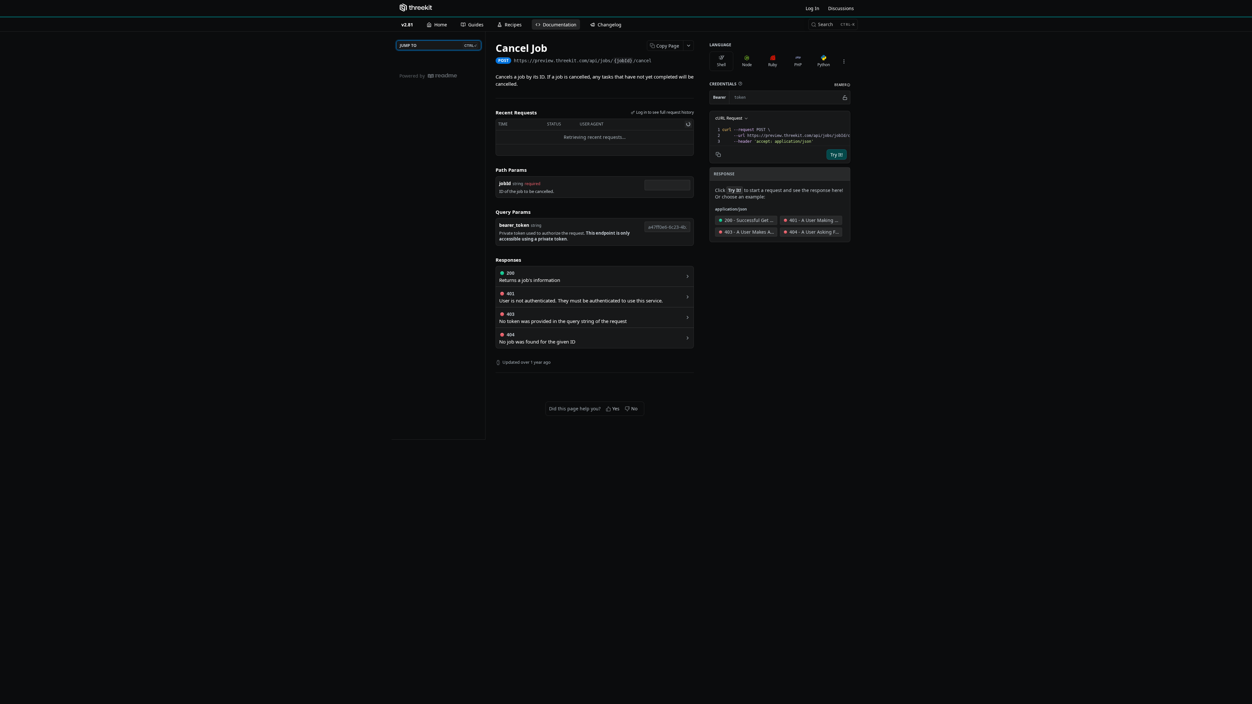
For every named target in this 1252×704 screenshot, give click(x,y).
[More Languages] (843, 61)
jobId (505, 183)
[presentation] (794, 135)
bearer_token (514, 225)
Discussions (841, 8)
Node (747, 64)
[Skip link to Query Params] (491, 212)
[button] (740, 84)
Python (823, 64)
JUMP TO (438, 45)
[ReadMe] (442, 75)
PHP (798, 64)
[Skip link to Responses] (491, 260)
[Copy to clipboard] (658, 61)
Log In (812, 8)
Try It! (836, 155)
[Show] (845, 97)
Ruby (772, 64)
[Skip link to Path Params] (491, 170)
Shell (721, 64)
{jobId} (623, 60)
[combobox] (667, 185)
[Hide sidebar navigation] (484, 235)
